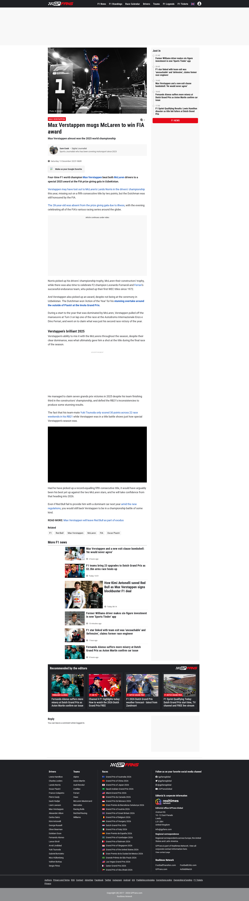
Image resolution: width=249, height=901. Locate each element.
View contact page (162, 852)
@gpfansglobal (164, 781)
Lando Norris (55, 785)
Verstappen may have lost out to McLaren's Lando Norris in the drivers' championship (96, 189)
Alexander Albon (56, 813)
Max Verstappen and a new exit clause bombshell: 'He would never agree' (173, 85)
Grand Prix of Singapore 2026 (119, 845)
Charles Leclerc (55, 781)
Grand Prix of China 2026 (117, 781)
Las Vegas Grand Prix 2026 (118, 862)
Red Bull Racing (80, 813)
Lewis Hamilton (56, 777)
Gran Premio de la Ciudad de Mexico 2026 (124, 853)
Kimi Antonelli (55, 821)
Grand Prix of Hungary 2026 (118, 821)
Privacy (48, 883)
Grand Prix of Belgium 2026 (118, 817)
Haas (75, 797)
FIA (101, 533)
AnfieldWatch (186, 869)
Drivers (146, 4)
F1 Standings (115, 4)
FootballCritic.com (188, 865)
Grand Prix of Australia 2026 (118, 777)
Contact (79, 880)
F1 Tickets (183, 4)
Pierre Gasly (54, 797)
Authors (48, 880)
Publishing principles (145, 880)
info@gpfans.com (163, 829)
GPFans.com (161, 869)
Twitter (108, 880)
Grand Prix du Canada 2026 (118, 797)
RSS (73, 880)
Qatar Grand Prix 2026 (116, 866)
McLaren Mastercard (82, 801)
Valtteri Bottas (55, 862)
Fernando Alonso (56, 837)
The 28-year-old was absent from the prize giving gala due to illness (86, 205)
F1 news (175, 120)
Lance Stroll (54, 841)
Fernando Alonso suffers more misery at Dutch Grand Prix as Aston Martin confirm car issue (176, 97)
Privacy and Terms (61, 880)
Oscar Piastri (113, 533)
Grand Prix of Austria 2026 (118, 809)
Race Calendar (132, 4)
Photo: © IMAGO (56, 111)
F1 (50, 533)
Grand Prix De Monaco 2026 (118, 801)
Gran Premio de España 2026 (119, 833)
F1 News (102, 4)
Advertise (89, 880)
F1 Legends (169, 4)
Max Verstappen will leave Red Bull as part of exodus (94, 520)
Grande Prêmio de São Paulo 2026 (121, 858)
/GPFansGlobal (165, 789)
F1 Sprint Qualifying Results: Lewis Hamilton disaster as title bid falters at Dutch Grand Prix (176, 111)
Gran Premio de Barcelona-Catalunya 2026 (125, 805)
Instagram (117, 880)
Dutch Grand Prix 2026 (116, 825)
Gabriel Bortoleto (56, 853)
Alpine (76, 777)
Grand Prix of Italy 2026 (116, 829)
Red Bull (60, 533)
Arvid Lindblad (55, 845)
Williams (77, 817)
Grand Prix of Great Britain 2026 (120, 813)
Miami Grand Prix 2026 (116, 793)
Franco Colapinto (56, 793)
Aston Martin (79, 781)
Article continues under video (97, 217)
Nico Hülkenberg (56, 858)
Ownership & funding (182, 880)
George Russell (55, 825)
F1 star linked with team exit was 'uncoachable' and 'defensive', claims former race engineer (176, 72)
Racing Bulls (78, 809)
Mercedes (77, 805)
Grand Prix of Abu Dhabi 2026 (119, 870)
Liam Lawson (55, 805)
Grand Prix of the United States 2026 (122, 849)
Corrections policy (164, 880)
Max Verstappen (57, 119)
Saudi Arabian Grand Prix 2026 (119, 789)
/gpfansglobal (164, 777)
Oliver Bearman (56, 829)
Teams (156, 4)
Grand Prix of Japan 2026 (117, 785)
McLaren (119, 177)
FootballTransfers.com (165, 865)
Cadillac (76, 789)
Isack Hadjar (54, 801)
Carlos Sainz (54, 817)
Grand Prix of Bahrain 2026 (118, 841)
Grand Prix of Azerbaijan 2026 (119, 837)
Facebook (99, 880)
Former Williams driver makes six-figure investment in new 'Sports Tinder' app (174, 59)
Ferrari (138, 285)
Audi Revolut (79, 785)
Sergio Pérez (54, 866)
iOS (133, 880)
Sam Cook (64, 148)
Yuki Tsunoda (55, 849)
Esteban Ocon (55, 833)
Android (126, 880)
